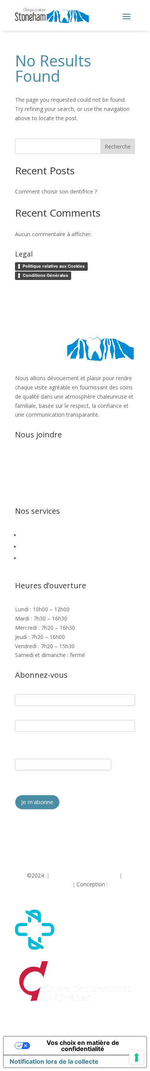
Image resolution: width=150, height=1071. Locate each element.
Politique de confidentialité (84, 875)
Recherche (118, 146)
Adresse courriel (33, 752)
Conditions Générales (45, 275)
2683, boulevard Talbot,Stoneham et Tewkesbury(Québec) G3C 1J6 (61, 493)
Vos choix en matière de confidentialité (83, 1046)
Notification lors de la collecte (54, 1061)
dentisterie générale (47, 535)
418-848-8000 (47, 458)
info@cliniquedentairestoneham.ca (64, 476)
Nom (20, 738)
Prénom (23, 712)
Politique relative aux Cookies (54, 266)
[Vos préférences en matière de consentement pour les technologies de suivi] (136, 1057)
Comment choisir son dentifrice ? (56, 191)
